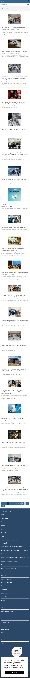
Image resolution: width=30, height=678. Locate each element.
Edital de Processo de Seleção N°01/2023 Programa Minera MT (14, 550)
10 (22, 503)
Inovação (3, 600)
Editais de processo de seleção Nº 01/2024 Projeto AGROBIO (14, 557)
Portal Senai (3, 639)
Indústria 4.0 (4, 596)
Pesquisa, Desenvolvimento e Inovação (9, 540)
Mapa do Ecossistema (6, 579)
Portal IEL (3, 643)
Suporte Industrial (5, 622)
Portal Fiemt (3, 632)
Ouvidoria (3, 536)
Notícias (6, 8)
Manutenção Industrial (6, 604)
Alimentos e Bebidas (5, 585)
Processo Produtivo (5, 615)
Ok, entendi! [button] (14, 672)
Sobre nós (3, 514)
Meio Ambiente (4, 607)
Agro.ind (3, 553)
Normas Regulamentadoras (7, 611)
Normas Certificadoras (6, 618)
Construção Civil (4, 589)
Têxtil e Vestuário (5, 626)
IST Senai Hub (4, 575)
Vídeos (2, 529)
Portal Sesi (3, 636)
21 (2, 505)
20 (27, 503)
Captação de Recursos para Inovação (9, 561)
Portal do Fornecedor (5, 532)
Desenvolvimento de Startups (7, 572)
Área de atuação (4, 518)
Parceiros (3, 521)
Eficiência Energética (5, 593)
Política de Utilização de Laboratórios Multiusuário (12, 546)
